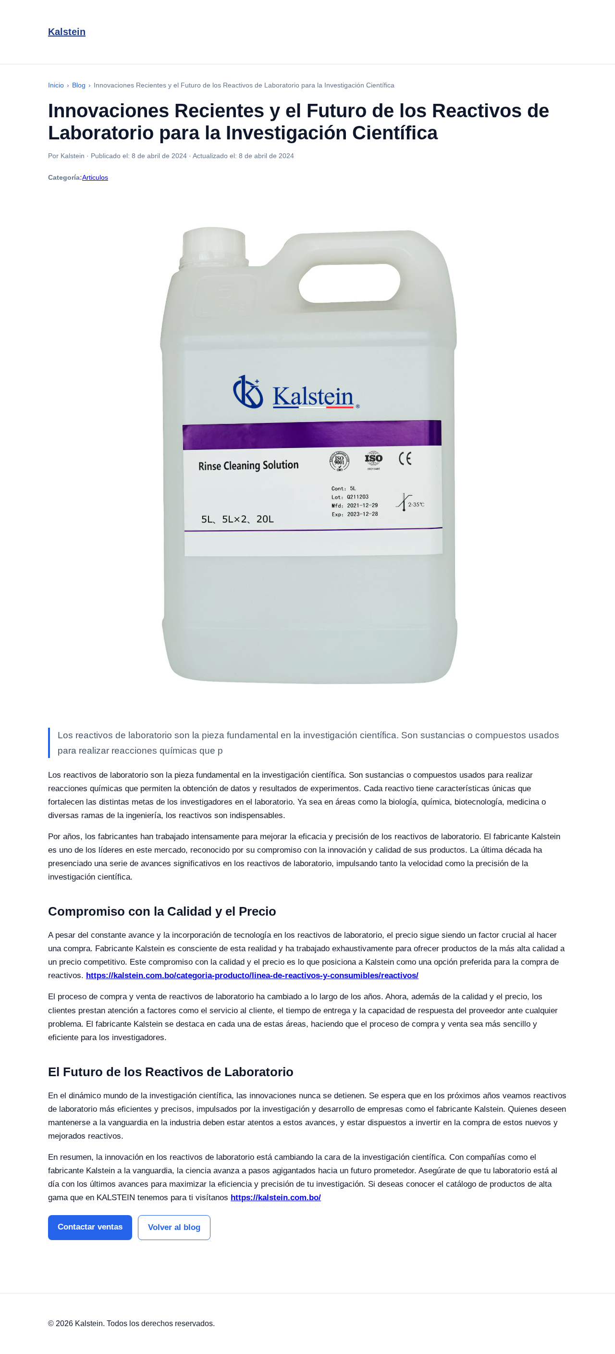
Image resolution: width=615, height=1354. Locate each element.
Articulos (95, 177)
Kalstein (67, 31)
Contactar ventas (90, 1226)
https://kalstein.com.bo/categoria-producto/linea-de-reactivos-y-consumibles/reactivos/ (252, 975)
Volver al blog (174, 1227)
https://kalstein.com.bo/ (276, 1197)
